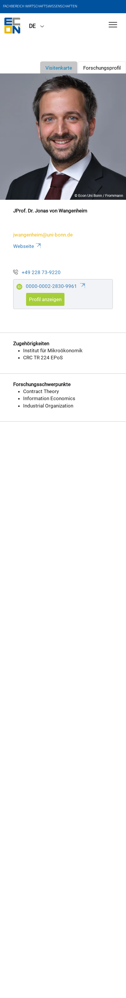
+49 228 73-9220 (41, 272)
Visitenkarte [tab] (58, 68)
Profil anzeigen (45, 299)
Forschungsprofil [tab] (102, 68)
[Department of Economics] (12, 25)
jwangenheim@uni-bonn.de (43, 235)
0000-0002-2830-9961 (52, 286)
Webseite (23, 246)
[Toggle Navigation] (113, 25)
